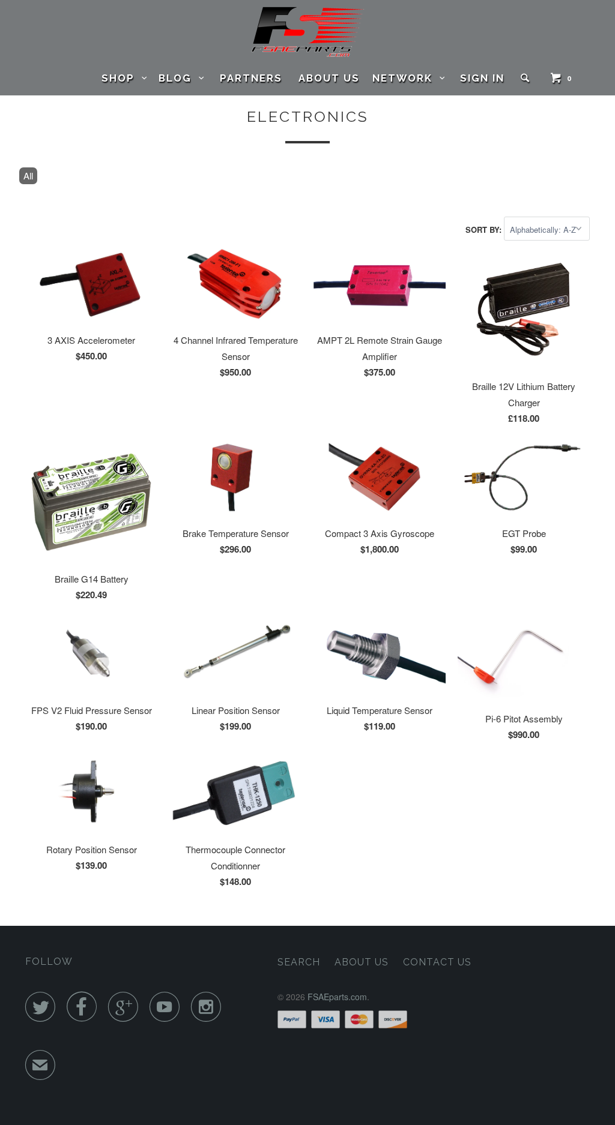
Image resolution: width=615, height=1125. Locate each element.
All (28, 175)
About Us (329, 78)
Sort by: (484, 229)
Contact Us (437, 962)
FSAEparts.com (337, 997)
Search (298, 962)
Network (406, 78)
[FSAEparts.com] (307, 32)
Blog (179, 78)
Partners (251, 78)
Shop (121, 78)
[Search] (527, 78)
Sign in (482, 78)
